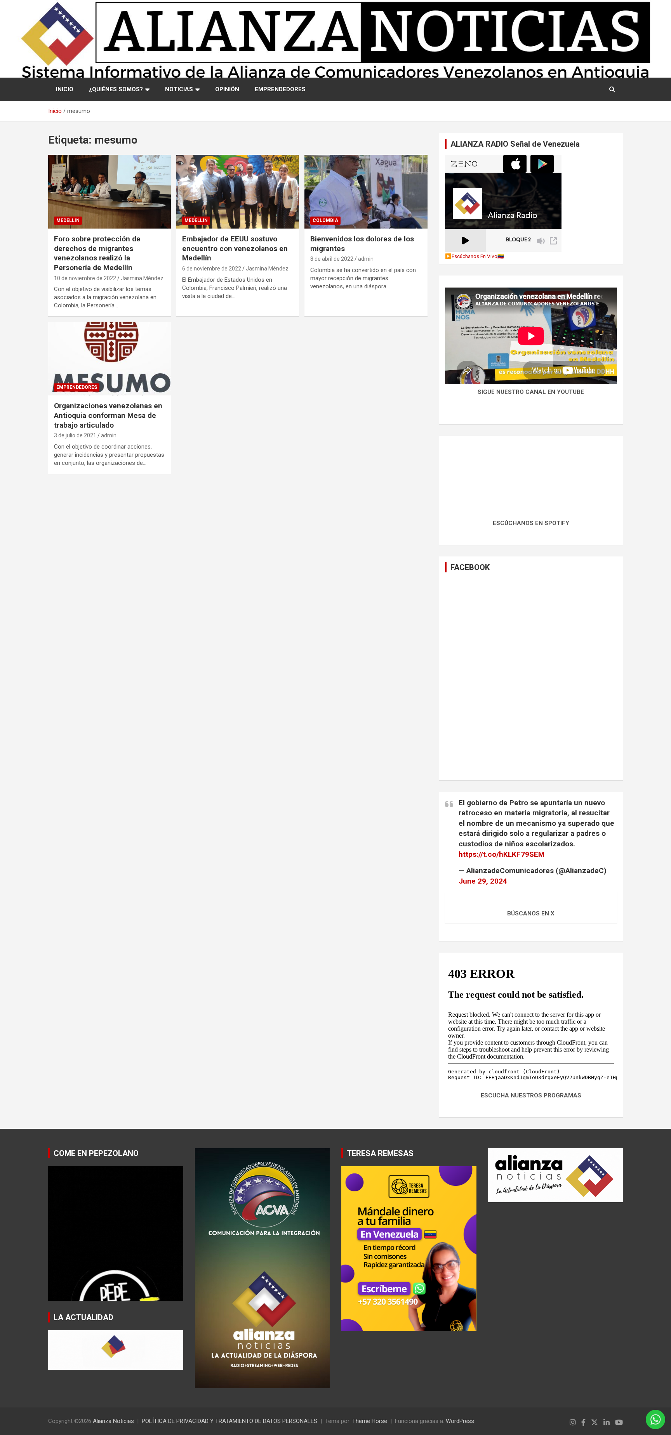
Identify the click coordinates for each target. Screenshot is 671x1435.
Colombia (325, 220)
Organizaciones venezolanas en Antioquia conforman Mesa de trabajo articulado (108, 415)
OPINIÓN (227, 89)
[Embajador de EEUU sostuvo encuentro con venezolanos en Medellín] (237, 192)
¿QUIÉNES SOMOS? (116, 89)
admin (366, 259)
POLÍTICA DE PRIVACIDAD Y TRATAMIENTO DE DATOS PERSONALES (229, 1421)
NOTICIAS (179, 89)
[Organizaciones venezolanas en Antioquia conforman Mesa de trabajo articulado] (109, 359)
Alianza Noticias (113, 1421)
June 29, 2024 (483, 881)
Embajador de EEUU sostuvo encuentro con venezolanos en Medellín (235, 248)
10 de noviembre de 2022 (85, 278)
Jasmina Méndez (142, 278)
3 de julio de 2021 (75, 435)
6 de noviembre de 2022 (211, 268)
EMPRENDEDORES (280, 89)
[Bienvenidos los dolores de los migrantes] (366, 192)
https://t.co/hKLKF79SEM (501, 854)
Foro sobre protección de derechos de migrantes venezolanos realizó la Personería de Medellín (97, 253)
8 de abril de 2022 (331, 259)
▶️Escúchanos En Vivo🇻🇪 (474, 256)
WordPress (460, 1421)
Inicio (64, 89)
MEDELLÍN (68, 220)
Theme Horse (369, 1421)
